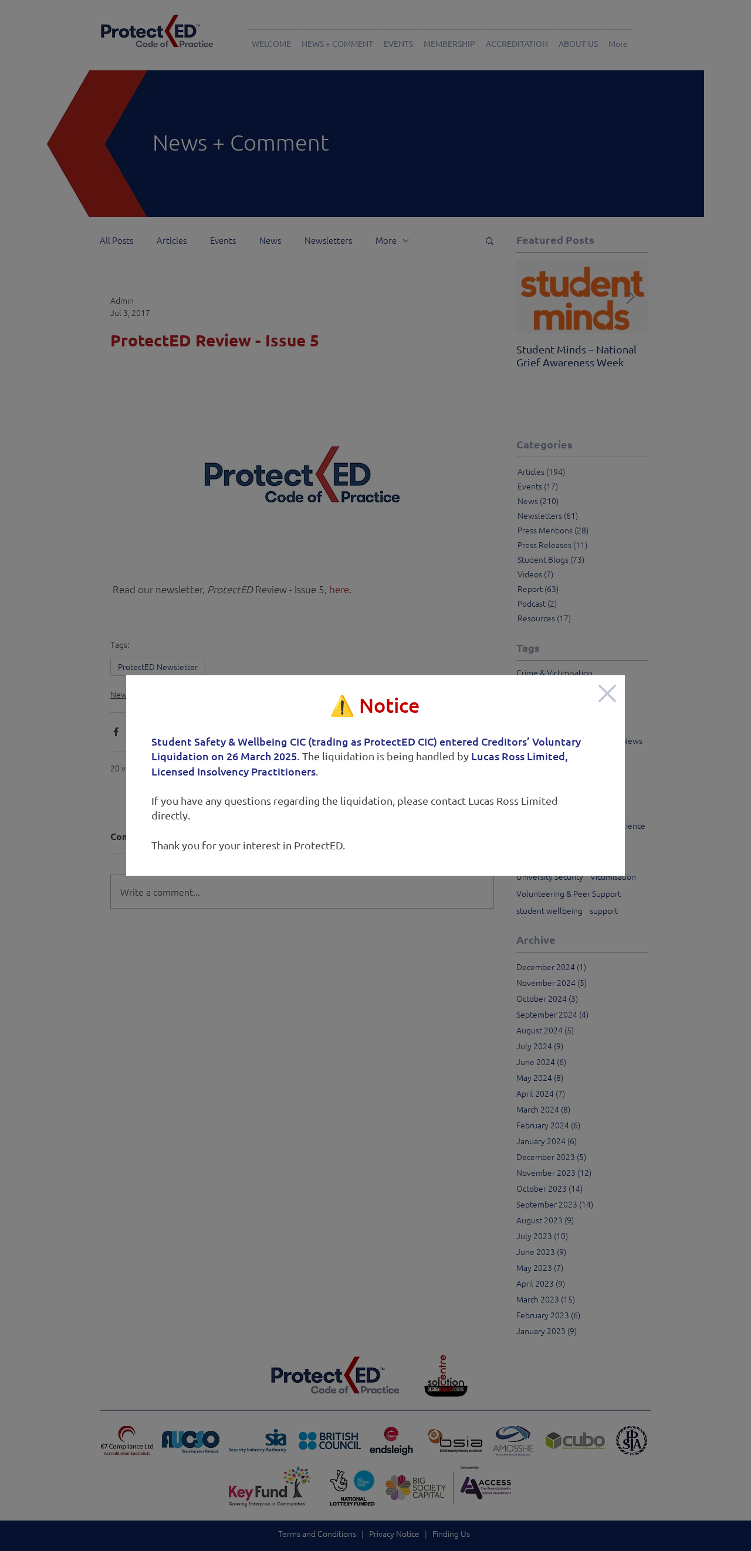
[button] (607, 693)
